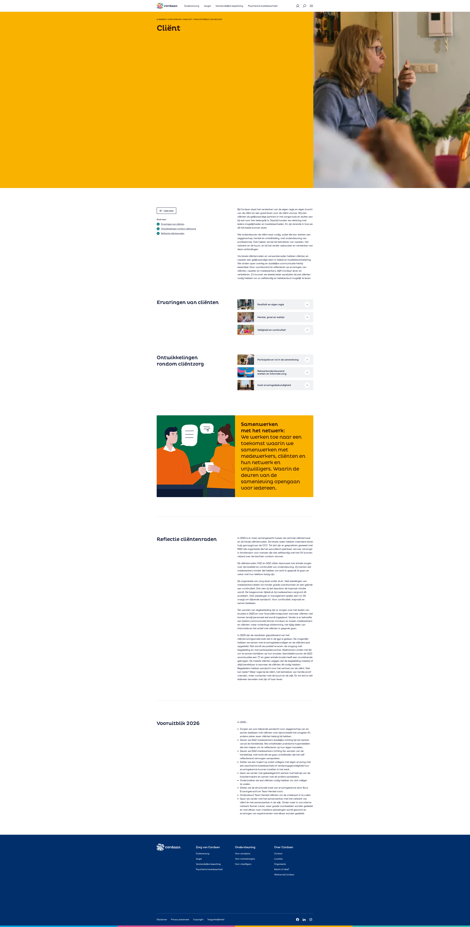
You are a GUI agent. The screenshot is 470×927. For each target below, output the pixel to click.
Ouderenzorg (202, 853)
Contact (278, 853)
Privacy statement (180, 919)
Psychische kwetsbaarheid (209, 869)
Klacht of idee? (281, 869)
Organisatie (280, 864)
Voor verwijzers (242, 853)
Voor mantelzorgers (245, 859)
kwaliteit (187, 19)
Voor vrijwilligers (243, 864)
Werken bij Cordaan (284, 874)
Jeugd (199, 859)
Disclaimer (162, 919)
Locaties (278, 859)
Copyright (198, 919)
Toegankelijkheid (215, 919)
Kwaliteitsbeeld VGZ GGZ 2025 (208, 19)
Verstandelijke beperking (208, 864)
